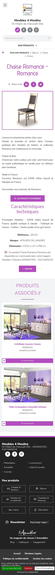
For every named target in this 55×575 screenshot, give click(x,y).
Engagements (39, 542)
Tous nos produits (19, 53)
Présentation (9, 463)
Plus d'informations (44, 568)
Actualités (8, 467)
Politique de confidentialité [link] (27, 572)
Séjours (35, 53)
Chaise (45, 53)
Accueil (17, 554)
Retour (28, 269)
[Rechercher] (49, 38)
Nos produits (26, 46)
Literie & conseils (37, 467)
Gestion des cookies (42, 559)
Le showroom (35, 463)
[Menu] (5, 5)
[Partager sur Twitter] (40, 84)
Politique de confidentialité (16, 559)
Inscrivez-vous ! (39, 522)
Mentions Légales (33, 554)
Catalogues (24, 542)
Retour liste (17, 84)
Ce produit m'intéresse (29, 199)
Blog (12, 542)
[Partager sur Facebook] (33, 84)
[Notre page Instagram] (36, 30)
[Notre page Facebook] (23, 30)
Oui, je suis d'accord (12, 568)
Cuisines (8, 472)
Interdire (28, 568)
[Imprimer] (26, 84)
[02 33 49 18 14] (17, 30)
